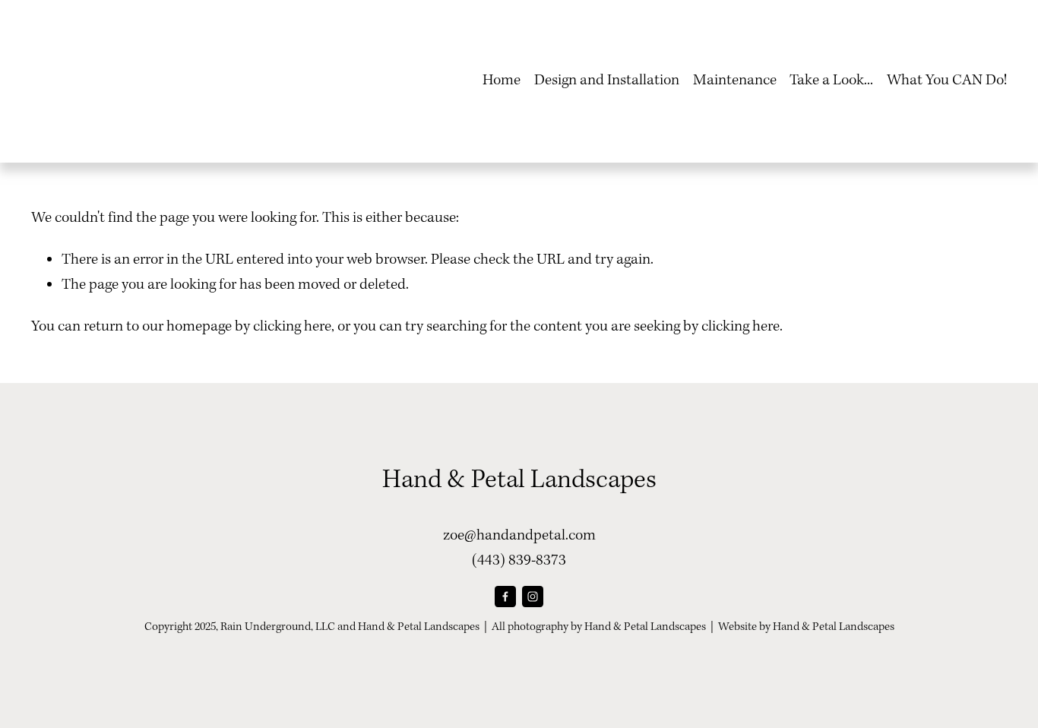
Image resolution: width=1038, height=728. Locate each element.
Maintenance (735, 80)
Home (502, 80)
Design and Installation (606, 80)
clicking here (292, 326)
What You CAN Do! (947, 80)
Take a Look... (831, 80)
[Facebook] (505, 596)
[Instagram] (532, 596)
